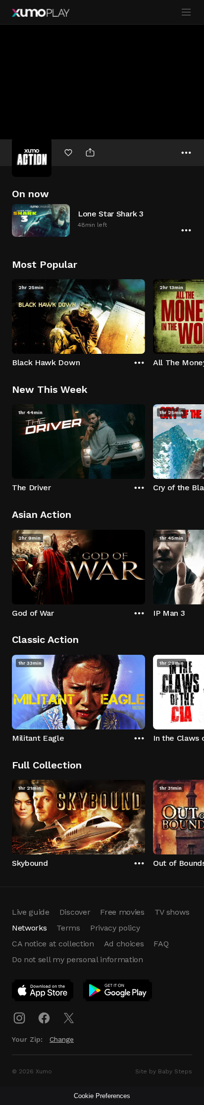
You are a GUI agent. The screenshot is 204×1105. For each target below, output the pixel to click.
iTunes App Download (43, 992)
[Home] (40, 13)
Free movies (122, 912)
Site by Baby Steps (163, 1071)
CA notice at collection (53, 943)
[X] (68, 1018)
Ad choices (124, 943)
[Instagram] (19, 1018)
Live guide (31, 912)
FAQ (160, 943)
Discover (74, 912)
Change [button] (62, 1039)
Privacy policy (115, 928)
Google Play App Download (118, 992)
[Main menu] (186, 12)
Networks (29, 928)
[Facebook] (44, 1018)
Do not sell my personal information (77, 959)
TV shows (171, 912)
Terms (68, 928)
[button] (102, 220)
